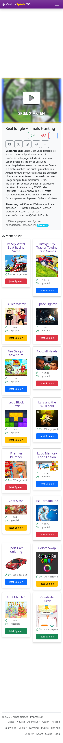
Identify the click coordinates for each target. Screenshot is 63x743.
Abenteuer (33, 721)
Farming (34, 727)
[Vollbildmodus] (53, 135)
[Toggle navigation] (57, 4)
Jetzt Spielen (16, 281)
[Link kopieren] (45, 144)
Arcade (56, 721)
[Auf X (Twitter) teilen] (18, 144)
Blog (57, 734)
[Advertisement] (31, 43)
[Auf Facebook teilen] (10, 144)
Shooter (29, 734)
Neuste (21, 721)
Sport (39, 734)
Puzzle (45, 727)
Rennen (55, 727)
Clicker (23, 727)
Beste (11, 721)
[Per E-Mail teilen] (36, 144)
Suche (48, 734)
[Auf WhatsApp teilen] (27, 144)
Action (45, 721)
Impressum (36, 717)
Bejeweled (10, 727)
